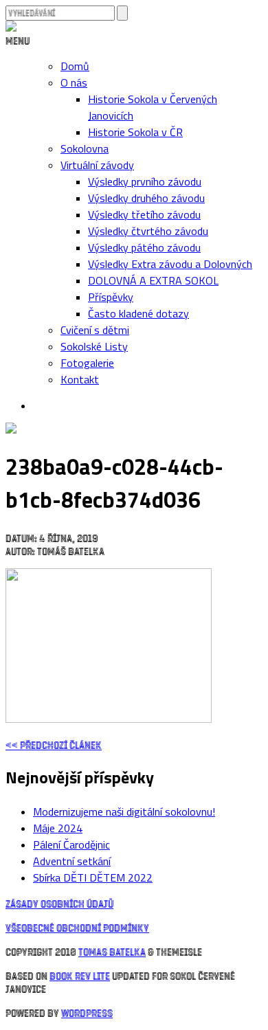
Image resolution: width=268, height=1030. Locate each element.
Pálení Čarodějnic (71, 844)
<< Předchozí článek (53, 744)
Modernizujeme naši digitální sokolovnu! (124, 811)
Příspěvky (110, 297)
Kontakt (79, 379)
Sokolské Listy (94, 346)
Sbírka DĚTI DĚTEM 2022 (93, 877)
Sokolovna (84, 148)
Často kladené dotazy (138, 313)
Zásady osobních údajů (59, 903)
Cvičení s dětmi (94, 330)
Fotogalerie (87, 363)
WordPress (87, 1012)
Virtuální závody (97, 165)
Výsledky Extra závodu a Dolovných (170, 264)
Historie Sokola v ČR (135, 132)
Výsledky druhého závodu (146, 198)
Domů (74, 66)
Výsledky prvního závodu (144, 181)
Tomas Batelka (112, 951)
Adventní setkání (72, 861)
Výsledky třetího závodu (144, 214)
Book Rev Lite (79, 975)
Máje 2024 (57, 828)
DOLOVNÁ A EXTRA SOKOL (153, 280)
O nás (73, 82)
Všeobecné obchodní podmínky (77, 927)
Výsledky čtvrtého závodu (148, 231)
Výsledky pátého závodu (144, 247)
